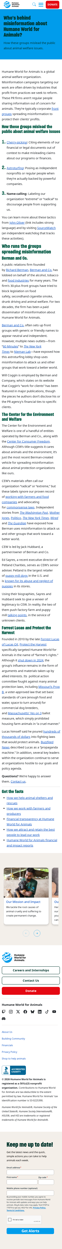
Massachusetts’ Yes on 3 (25, 713)
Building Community (13, 1038)
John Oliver (17, 223)
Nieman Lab (22, 352)
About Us (7, 1032)
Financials (7, 1045)
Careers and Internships (31, 970)
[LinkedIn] (40, 1012)
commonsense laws (20, 507)
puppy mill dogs (16, 576)
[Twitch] (3, 1012)
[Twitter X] (18, 1012)
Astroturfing (15, 168)
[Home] (14, 957)
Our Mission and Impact (23, 902)
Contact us (18, 781)
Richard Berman (17, 270)
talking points (17, 615)
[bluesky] (32, 1012)
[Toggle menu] (41, 4)
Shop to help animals (14, 1058)
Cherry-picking (17, 142)
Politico (16, 518)
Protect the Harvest (33, 644)
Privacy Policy (9, 1052)
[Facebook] (25, 1012)
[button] (37, 933)
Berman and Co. (41, 270)
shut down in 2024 (30, 660)
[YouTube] (54, 1012)
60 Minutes (10, 346)
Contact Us (31, 980)
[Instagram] (11, 1012)
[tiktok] (47, 1012)
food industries (18, 280)
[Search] (35, 4)
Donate (52, 4)
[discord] (3, 1018)
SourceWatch (46, 228)
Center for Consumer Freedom (28, 441)
